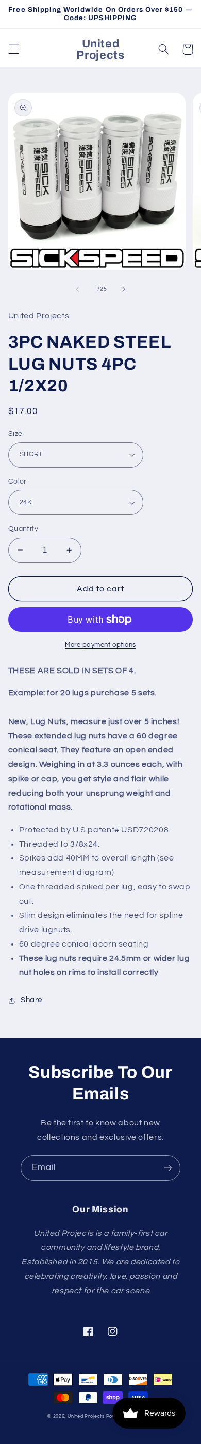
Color (17, 481)
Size (15, 433)
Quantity (23, 528)
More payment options (100, 645)
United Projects (86, 1416)
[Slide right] (123, 289)
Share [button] (31, 1000)
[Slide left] (77, 289)
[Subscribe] (168, 1167)
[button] (13, 49)
